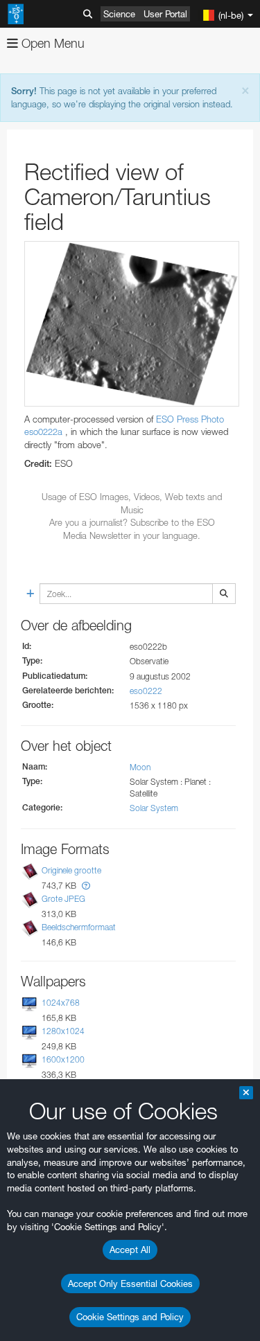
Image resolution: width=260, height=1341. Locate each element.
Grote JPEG (63, 899)
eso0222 (146, 691)
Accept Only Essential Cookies (130, 1283)
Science (119, 13)
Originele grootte (71, 870)
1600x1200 (63, 1059)
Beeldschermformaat (79, 927)
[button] (86, 885)
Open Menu (51, 43)
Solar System (154, 808)
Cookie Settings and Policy (130, 1316)
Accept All (130, 1249)
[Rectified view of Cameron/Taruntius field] (132, 324)
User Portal (165, 13)
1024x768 (61, 1002)
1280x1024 (63, 1031)
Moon (140, 767)
